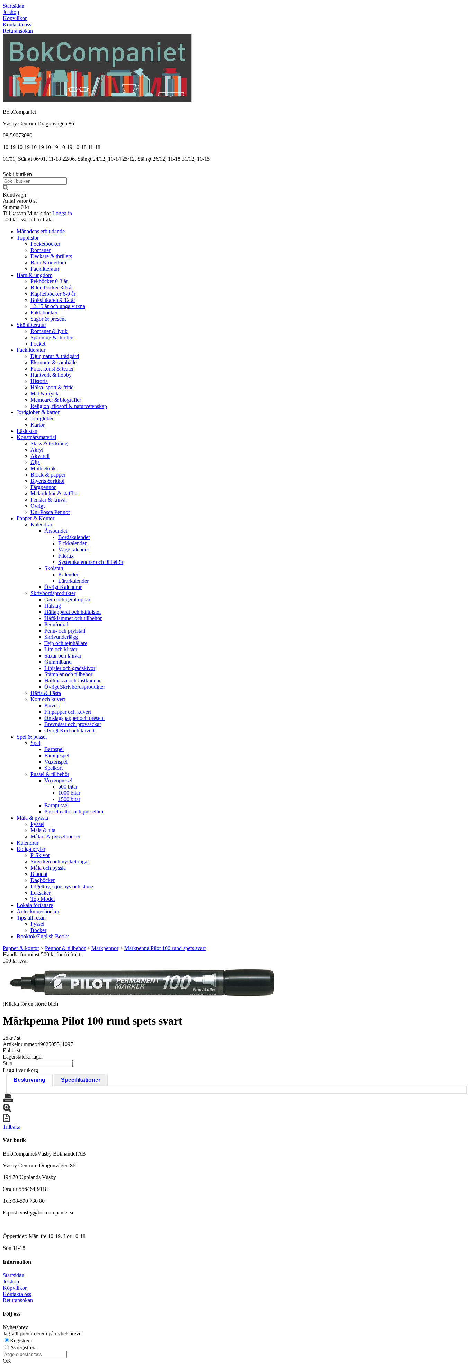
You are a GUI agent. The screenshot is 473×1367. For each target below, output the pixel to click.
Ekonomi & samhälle (53, 362)
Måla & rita (42, 830)
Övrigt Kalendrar (63, 587)
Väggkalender (73, 549)
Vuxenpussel (58, 780)
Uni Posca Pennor (50, 512)
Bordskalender (74, 537)
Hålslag (52, 606)
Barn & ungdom (48, 262)
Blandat (38, 874)
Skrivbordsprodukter (52, 593)
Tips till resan (31, 918)
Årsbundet (55, 531)
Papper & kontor (21, 948)
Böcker (38, 930)
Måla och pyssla (48, 868)
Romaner (40, 250)
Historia (39, 381)
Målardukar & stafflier (54, 493)
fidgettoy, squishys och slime (61, 886)
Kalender (68, 574)
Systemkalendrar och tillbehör (90, 562)
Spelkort (53, 768)
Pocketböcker (45, 244)
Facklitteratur (44, 269)
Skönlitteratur (31, 325)
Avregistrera (23, 1347)
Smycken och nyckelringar (59, 861)
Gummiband (58, 662)
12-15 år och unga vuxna (57, 306)
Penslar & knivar (48, 500)
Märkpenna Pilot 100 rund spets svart (165, 948)
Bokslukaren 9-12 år (52, 300)
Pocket (37, 344)
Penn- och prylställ (64, 631)
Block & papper (47, 475)
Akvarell (40, 456)
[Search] (5, 188)
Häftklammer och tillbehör (73, 618)
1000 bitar (69, 793)
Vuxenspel (56, 762)
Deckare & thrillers (51, 256)
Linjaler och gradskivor (69, 668)
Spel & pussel (32, 737)
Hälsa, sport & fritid (52, 387)
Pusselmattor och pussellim (73, 812)
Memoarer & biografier (55, 400)
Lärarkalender (73, 581)
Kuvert (52, 705)
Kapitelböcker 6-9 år (52, 294)
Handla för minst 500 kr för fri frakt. (42, 957)
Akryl (36, 450)
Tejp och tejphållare (65, 643)
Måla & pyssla (32, 818)
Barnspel (54, 749)
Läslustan (27, 431)
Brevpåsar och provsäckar (72, 724)
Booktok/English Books (43, 936)
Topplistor (28, 238)
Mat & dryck (44, 394)
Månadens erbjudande (41, 231)
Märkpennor (104, 948)
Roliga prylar (31, 849)
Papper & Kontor (35, 518)
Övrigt (37, 506)
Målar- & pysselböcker (55, 836)
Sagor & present (48, 319)
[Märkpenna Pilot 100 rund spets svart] (141, 982)
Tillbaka (11, 1127)
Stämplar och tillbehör (68, 674)
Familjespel (56, 755)
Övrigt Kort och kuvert (69, 730)
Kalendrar (41, 525)
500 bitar (68, 787)
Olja (35, 462)
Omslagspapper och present (74, 718)
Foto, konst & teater (52, 369)
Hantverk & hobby (51, 375)
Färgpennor (43, 487)
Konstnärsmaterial (36, 437)
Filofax (66, 556)
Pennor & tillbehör (65, 948)
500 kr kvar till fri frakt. (28, 220)
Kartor (37, 425)
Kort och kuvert (47, 699)
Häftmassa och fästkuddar (72, 681)
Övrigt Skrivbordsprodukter (74, 687)
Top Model (42, 899)
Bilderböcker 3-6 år (51, 287)
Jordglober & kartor (38, 412)
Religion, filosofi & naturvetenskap (68, 406)
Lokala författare (35, 905)
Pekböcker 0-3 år (49, 281)
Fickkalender (72, 543)
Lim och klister (60, 649)
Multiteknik (43, 468)
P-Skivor (40, 855)
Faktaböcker (43, 312)
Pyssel (37, 824)
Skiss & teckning (49, 443)
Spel (35, 743)
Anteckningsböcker (38, 911)
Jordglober (42, 418)
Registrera (21, 1340)
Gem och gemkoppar (67, 599)
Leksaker (40, 893)
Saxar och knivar (62, 656)
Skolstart (53, 568)
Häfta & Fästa (45, 693)
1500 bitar (69, 799)
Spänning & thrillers (52, 337)
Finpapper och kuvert (67, 712)
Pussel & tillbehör (49, 774)
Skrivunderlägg (61, 637)
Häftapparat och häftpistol (72, 612)
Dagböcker (42, 880)
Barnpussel (56, 805)
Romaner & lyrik (49, 331)
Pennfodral (56, 624)
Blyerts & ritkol (47, 481)
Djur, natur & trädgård (54, 356)
